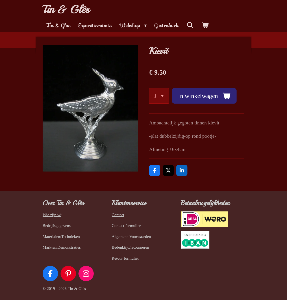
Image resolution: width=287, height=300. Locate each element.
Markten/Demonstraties (62, 247)
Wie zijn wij (53, 215)
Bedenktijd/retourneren (130, 247)
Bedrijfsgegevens (57, 225)
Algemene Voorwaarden (131, 236)
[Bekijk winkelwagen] (205, 25)
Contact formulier (126, 225)
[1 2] (159, 96)
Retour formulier (125, 258)
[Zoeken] (190, 25)
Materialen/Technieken (61, 236)
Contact (118, 215)
